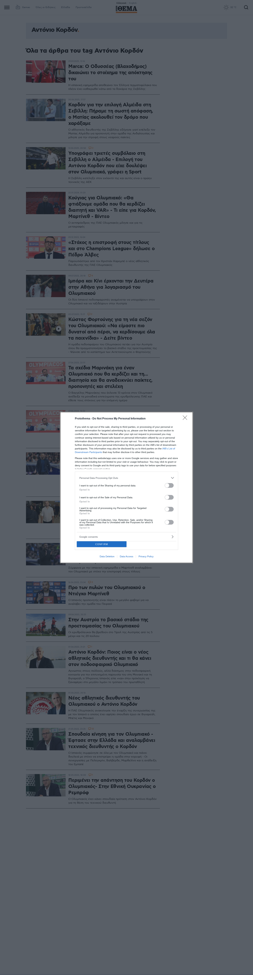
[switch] (169, 485)
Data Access (126, 556)
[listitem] (126, 478)
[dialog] (126, 487)
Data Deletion (107, 556)
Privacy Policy (146, 556)
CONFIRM (101, 544)
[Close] (186, 418)
